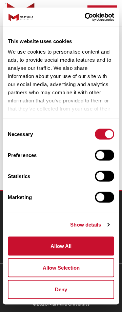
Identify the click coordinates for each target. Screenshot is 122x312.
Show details (85, 225)
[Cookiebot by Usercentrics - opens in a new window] (86, 17)
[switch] (104, 155)
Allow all (61, 246)
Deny (61, 289)
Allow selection (61, 267)
